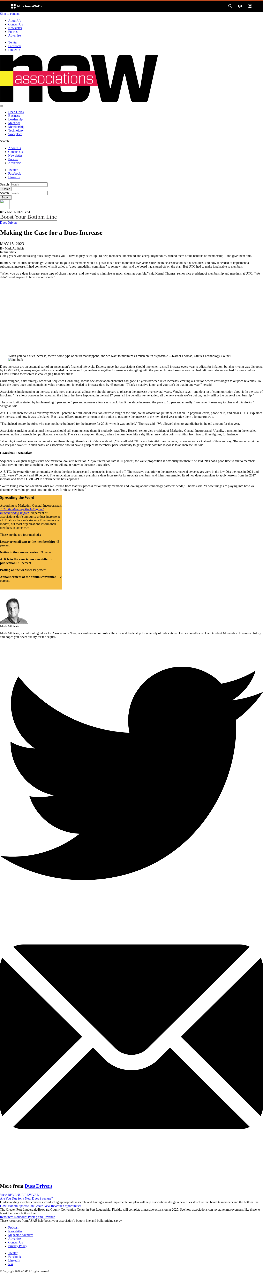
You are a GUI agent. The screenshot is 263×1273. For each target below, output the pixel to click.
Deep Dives (16, 112)
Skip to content (10, 13)
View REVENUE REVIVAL (19, 1194)
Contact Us (15, 24)
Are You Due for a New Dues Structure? (26, 1198)
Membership (16, 126)
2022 (22, 511)
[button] (26, 6)
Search (4, 184)
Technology (16, 130)
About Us (14, 20)
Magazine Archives (20, 1235)
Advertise (14, 35)
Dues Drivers (8, 222)
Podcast (13, 31)
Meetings (14, 123)
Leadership (15, 119)
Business (14, 115)
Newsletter (15, 28)
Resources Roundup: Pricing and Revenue (27, 1217)
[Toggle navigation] (1, 106)
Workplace (15, 134)
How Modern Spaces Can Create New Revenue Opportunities (40, 1206)
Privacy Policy (17, 1246)
